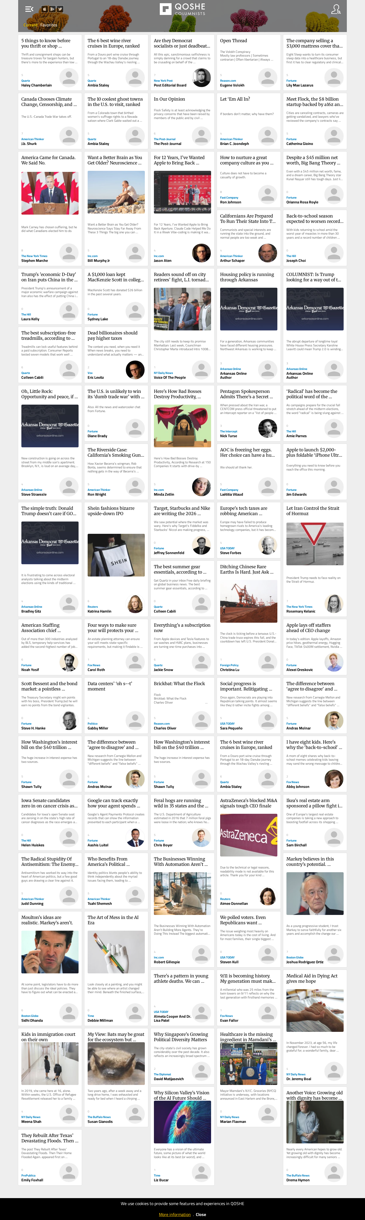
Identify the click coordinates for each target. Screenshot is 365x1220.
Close (201, 1214)
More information (175, 1214)
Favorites (48, 25)
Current (31, 25)
